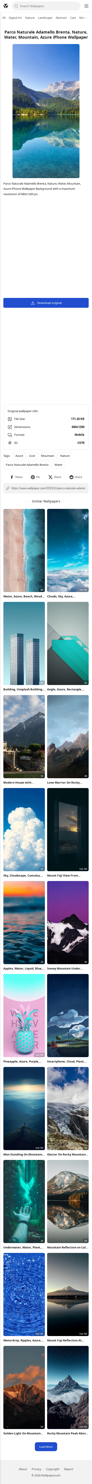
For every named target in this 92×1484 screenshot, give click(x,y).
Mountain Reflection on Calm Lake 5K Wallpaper (68, 1247)
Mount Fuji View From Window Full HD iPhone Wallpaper (63, 875)
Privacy (36, 1469)
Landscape (45, 18)
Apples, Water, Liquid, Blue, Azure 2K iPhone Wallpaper (22, 968)
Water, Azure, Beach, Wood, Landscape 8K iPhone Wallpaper (23, 596)
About (23, 1469)
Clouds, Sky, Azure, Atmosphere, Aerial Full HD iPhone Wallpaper (66, 596)
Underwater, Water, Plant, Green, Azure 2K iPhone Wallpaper (22, 1247)
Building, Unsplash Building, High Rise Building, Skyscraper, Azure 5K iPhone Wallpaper (23, 689)
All (3, 18)
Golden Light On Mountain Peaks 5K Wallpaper (22, 1433)
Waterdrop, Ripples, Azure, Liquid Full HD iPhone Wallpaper (22, 1340)
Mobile (79, 435)
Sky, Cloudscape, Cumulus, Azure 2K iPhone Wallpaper (22, 875)
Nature (30, 18)
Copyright (52, 1469)
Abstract (61, 18)
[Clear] (75, 6)
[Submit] (16, 6)
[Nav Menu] (86, 6)
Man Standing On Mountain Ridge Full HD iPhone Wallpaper (22, 1154)
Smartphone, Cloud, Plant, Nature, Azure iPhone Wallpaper (66, 1061)
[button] (16, 477)
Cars (73, 18)
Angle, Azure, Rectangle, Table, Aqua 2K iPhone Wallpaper (64, 689)
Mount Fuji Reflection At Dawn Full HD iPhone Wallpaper (64, 1340)
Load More (46, 1446)
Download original (49, 303)
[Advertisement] (46, 248)
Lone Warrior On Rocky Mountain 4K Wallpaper (63, 782)
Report (68, 1469)
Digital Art (15, 18)
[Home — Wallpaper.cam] (5, 6)
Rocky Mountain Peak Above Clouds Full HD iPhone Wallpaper (67, 1433)
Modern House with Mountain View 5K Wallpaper (23, 782)
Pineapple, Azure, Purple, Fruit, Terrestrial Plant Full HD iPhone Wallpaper (22, 1061)
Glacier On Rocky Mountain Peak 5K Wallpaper (66, 1154)
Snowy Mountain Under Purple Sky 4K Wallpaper (64, 968)
